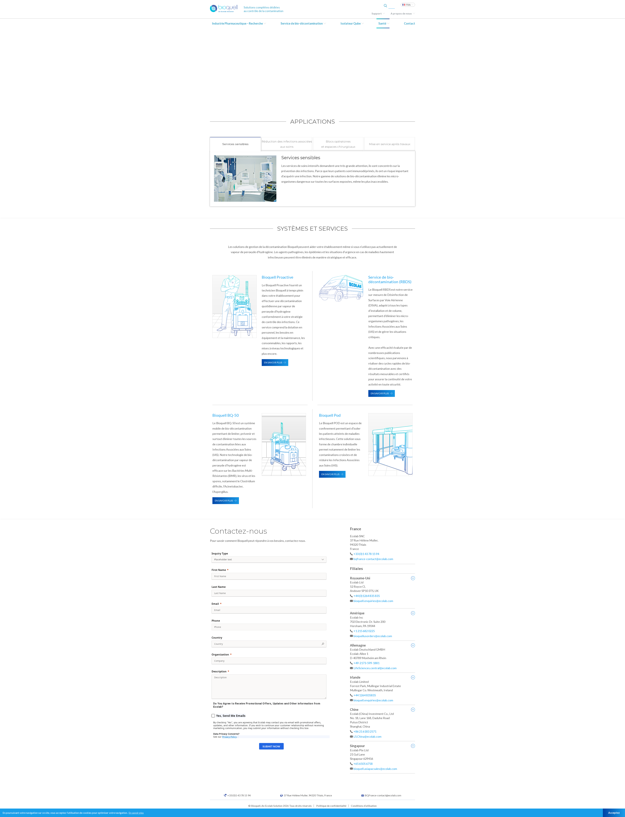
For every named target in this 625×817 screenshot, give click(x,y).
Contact (409, 23)
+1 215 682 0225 (364, 631)
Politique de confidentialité (331, 805)
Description (219, 671)
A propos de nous (401, 13)
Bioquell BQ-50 (225, 415)
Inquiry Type (220, 553)
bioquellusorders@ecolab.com (373, 636)
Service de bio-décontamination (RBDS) (389, 279)
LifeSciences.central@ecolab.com (375, 668)
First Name (219, 570)
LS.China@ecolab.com (367, 736)
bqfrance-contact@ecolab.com (373, 559)
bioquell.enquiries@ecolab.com (373, 601)
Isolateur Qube (350, 23)
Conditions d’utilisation (364, 805)
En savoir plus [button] (136, 812)
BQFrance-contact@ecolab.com (383, 795)
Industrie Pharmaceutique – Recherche (237, 23)
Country (217, 637)
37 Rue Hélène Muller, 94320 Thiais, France (308, 795)
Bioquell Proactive (277, 277)
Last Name (219, 587)
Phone (216, 620)
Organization (220, 654)
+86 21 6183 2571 (365, 731)
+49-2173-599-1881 (366, 663)
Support (377, 13)
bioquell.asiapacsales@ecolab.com (375, 768)
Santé (382, 23)
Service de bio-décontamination (302, 23)
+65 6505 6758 (363, 763)
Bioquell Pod (330, 415)
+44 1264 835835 (365, 695)
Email (215, 604)
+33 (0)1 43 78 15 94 (366, 554)
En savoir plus (273, 362)
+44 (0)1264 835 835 (367, 596)
